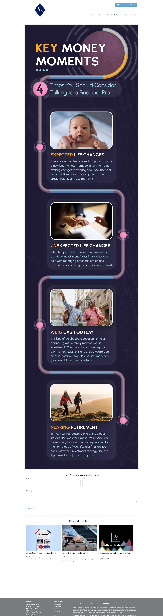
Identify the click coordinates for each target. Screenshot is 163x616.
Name (28, 478)
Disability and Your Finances (75, 553)
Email (84, 478)
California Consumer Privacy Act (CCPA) (120, 615)
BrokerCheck (106, 603)
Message (29, 491)
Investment (57, 606)
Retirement (57, 604)
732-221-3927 (35, 604)
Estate (56, 609)
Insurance (57, 611)
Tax (55, 613)
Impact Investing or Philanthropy (41, 553)
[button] (92, 15)
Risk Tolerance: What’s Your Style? (114, 553)
